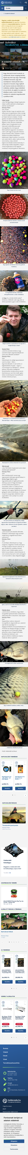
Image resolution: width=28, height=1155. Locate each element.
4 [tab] (16, 942)
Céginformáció (7, 1106)
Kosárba (7, 788)
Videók (5, 1052)
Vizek (5, 1059)
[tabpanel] (14, 925)
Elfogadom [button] (14, 1141)
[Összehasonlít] (11, 764)
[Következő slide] (25, 795)
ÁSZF (4, 1109)
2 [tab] (15, 795)
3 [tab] (14, 942)
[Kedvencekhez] (11, 762)
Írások (5, 1055)
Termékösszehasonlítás (11, 1063)
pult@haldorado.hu (15, 37)
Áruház (5, 1048)
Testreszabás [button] (14, 1149)
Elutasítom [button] (14, 1145)
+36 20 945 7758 (12, 1080)
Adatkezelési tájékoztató (10, 1111)
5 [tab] (18, 942)
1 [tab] (12, 795)
